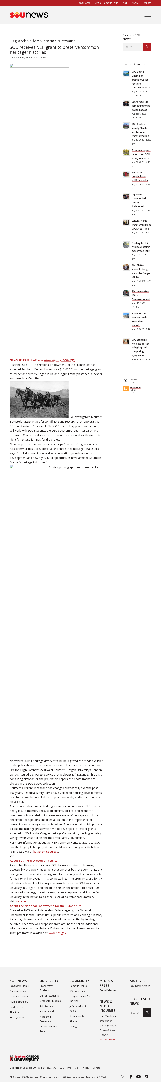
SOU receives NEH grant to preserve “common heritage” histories (54, 50)
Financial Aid (47, 1011)
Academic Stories (19, 996)
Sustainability (77, 1016)
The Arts (14, 1012)
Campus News (18, 991)
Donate (96, 1067)
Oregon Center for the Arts (80, 999)
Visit (77, 1067)
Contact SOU (29, 1067)
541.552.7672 (49, 1067)
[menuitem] (84, 3)
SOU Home (65, 1067)
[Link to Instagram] (123, 1076)
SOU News (41, 57)
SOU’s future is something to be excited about (141, 105)
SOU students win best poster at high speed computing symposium (140, 347)
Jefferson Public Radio (78, 1008)
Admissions (46, 1006)
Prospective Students (46, 988)
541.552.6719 (107, 1039)
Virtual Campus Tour (48, 1029)
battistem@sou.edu (45, 851)
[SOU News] (29, 15)
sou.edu (21, 901)
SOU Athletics (77, 991)
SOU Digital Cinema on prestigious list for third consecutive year (141, 79)
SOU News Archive (140, 985)
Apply (86, 1067)
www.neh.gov (57, 933)
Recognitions (17, 1017)
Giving (73, 1026)
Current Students (49, 995)
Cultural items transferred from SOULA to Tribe (141, 224)
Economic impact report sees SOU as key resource (141, 154)
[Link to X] (146, 1076)
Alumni (73, 1021)
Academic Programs (45, 1019)
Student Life (16, 1007)
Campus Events (78, 985)
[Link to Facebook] (131, 1076)
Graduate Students (50, 1001)
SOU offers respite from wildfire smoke (140, 176)
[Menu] (145, 15)
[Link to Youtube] (138, 1076)
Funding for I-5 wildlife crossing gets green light (141, 246)
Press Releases (108, 990)
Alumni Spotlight (19, 1001)
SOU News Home (19, 985)
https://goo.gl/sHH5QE (59, 360)
